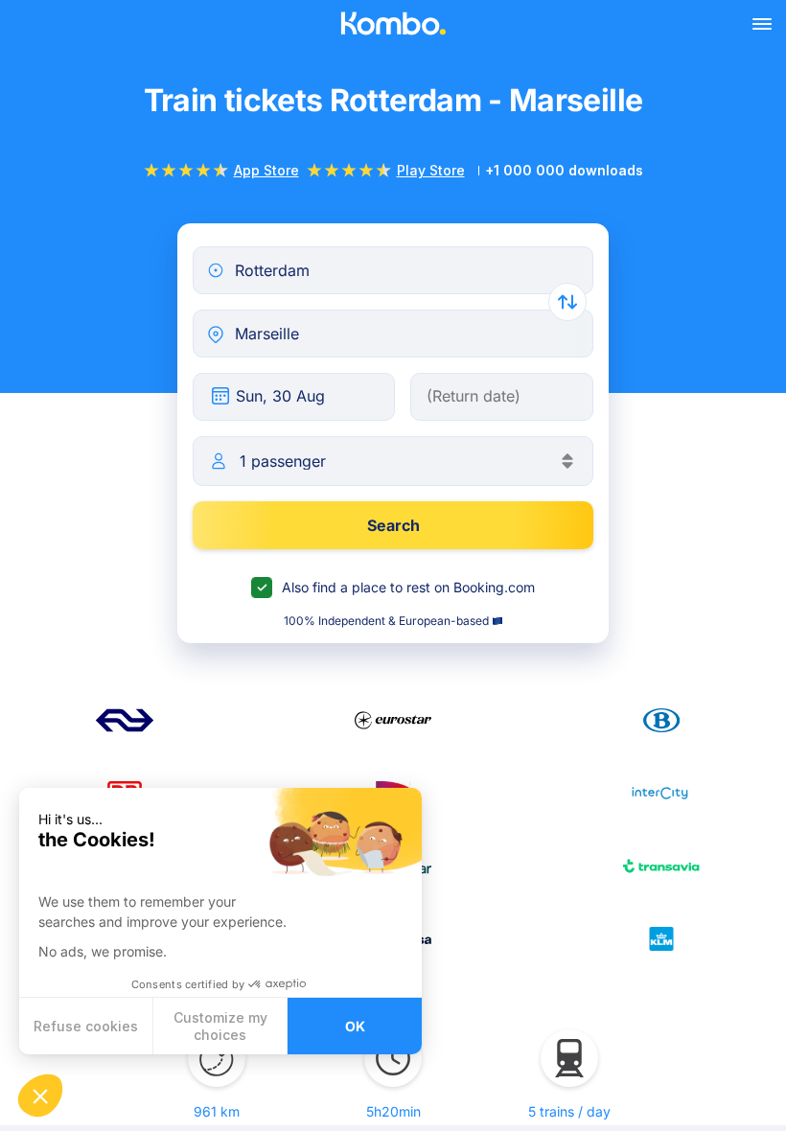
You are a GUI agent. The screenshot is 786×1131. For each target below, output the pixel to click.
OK (355, 1026)
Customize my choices (220, 1026)
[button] (40, 1096)
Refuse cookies (86, 1026)
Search (393, 525)
